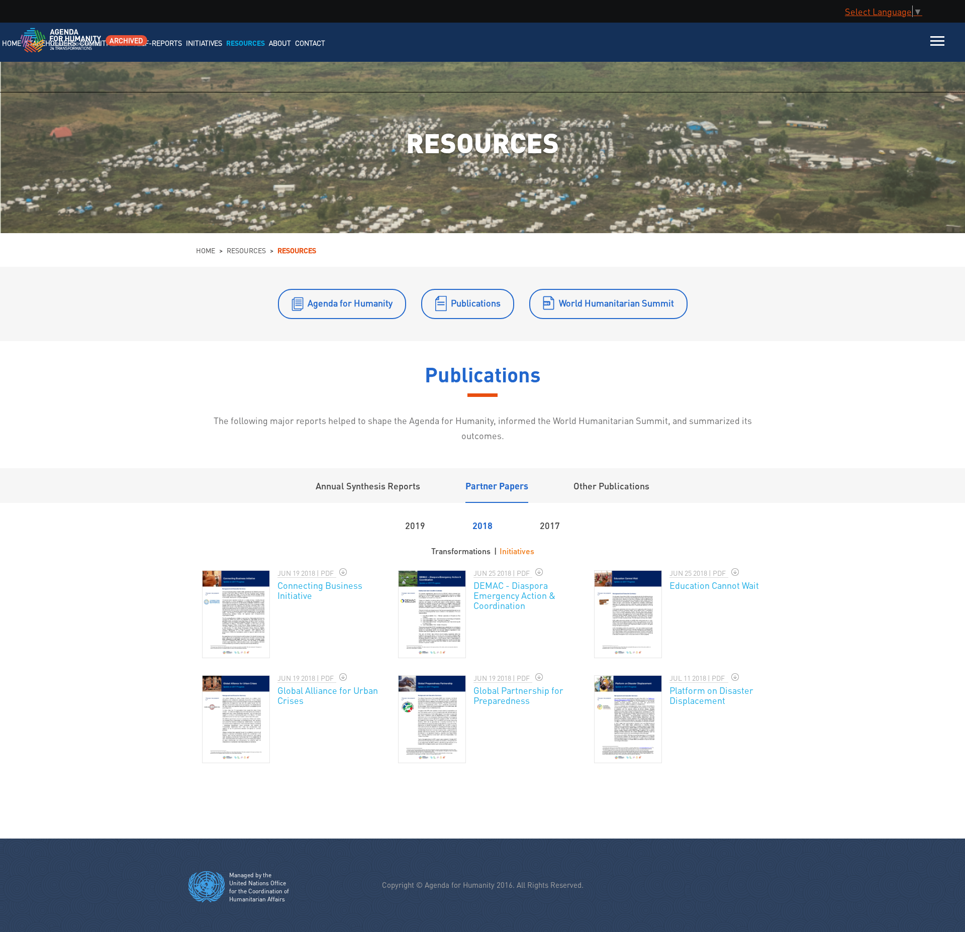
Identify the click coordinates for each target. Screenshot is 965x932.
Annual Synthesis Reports (368, 485)
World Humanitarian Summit (616, 302)
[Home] (49, 46)
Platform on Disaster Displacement (711, 695)
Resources (246, 250)
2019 (415, 525)
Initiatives (517, 551)
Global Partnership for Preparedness (518, 695)
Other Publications (611, 485)
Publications (476, 302)
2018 (482, 525)
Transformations (461, 551)
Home (205, 250)
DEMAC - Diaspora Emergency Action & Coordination (514, 595)
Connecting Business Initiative (319, 590)
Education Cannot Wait (714, 585)
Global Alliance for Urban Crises (327, 695)
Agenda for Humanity (350, 302)
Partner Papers (496, 485)
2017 (550, 525)
